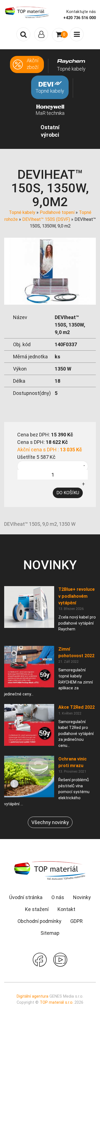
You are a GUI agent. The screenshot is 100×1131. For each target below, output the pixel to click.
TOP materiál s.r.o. (56, 1002)
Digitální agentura (32, 996)
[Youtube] (60, 959)
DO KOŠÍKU (67, 492)
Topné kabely (22, 212)
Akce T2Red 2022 (76, 707)
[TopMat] (50, 870)
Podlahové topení (57, 212)
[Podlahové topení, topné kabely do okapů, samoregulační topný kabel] (27, 11)
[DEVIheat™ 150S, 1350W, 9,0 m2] (50, 271)
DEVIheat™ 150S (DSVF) (46, 219)
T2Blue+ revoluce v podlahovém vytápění (76, 596)
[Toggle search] (23, 34)
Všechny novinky (50, 822)
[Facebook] (40, 959)
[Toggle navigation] (41, 34)
